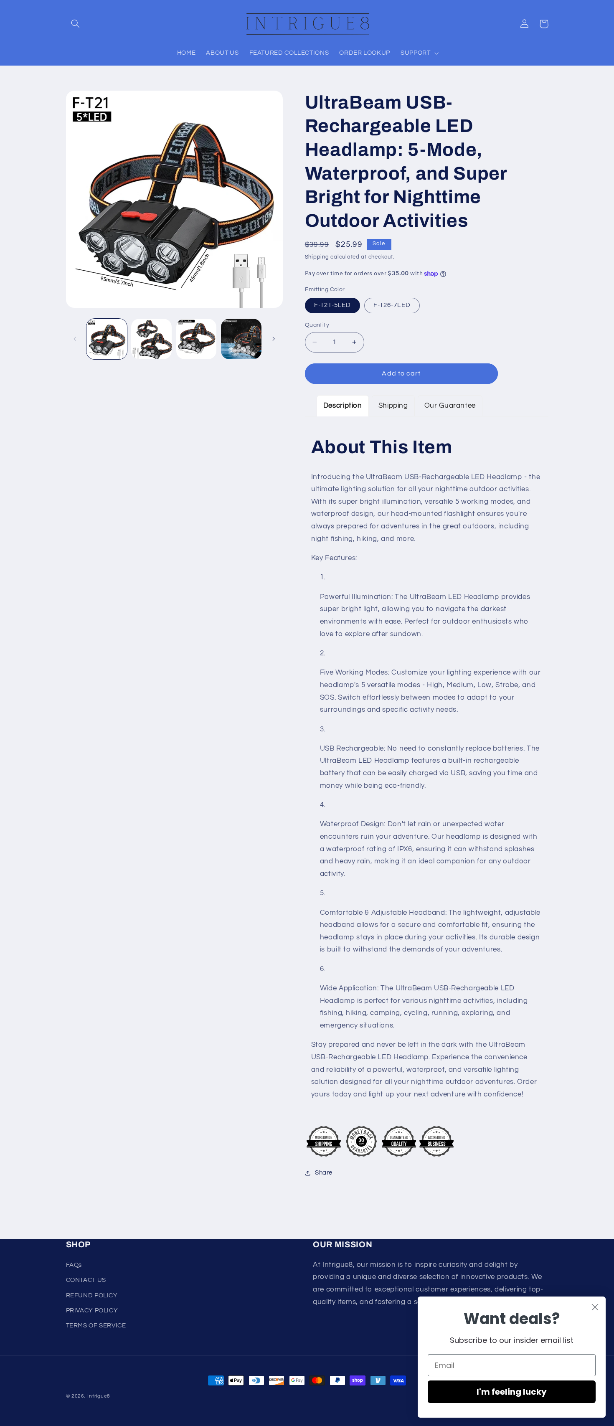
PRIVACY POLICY (92, 1310)
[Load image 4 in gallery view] (196, 339)
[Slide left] (75, 339)
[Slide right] (273, 339)
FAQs (74, 1265)
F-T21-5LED (332, 305)
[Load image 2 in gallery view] (151, 339)
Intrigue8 (98, 1396)
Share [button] (323, 1173)
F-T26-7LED (392, 305)
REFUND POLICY (92, 1295)
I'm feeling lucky (512, 1392)
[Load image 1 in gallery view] (106, 339)
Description (342, 405)
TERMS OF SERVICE (96, 1325)
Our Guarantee (450, 405)
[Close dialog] (595, 1307)
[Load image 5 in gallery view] (241, 339)
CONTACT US (86, 1280)
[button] (75, 23)
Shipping (317, 257)
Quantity (317, 325)
